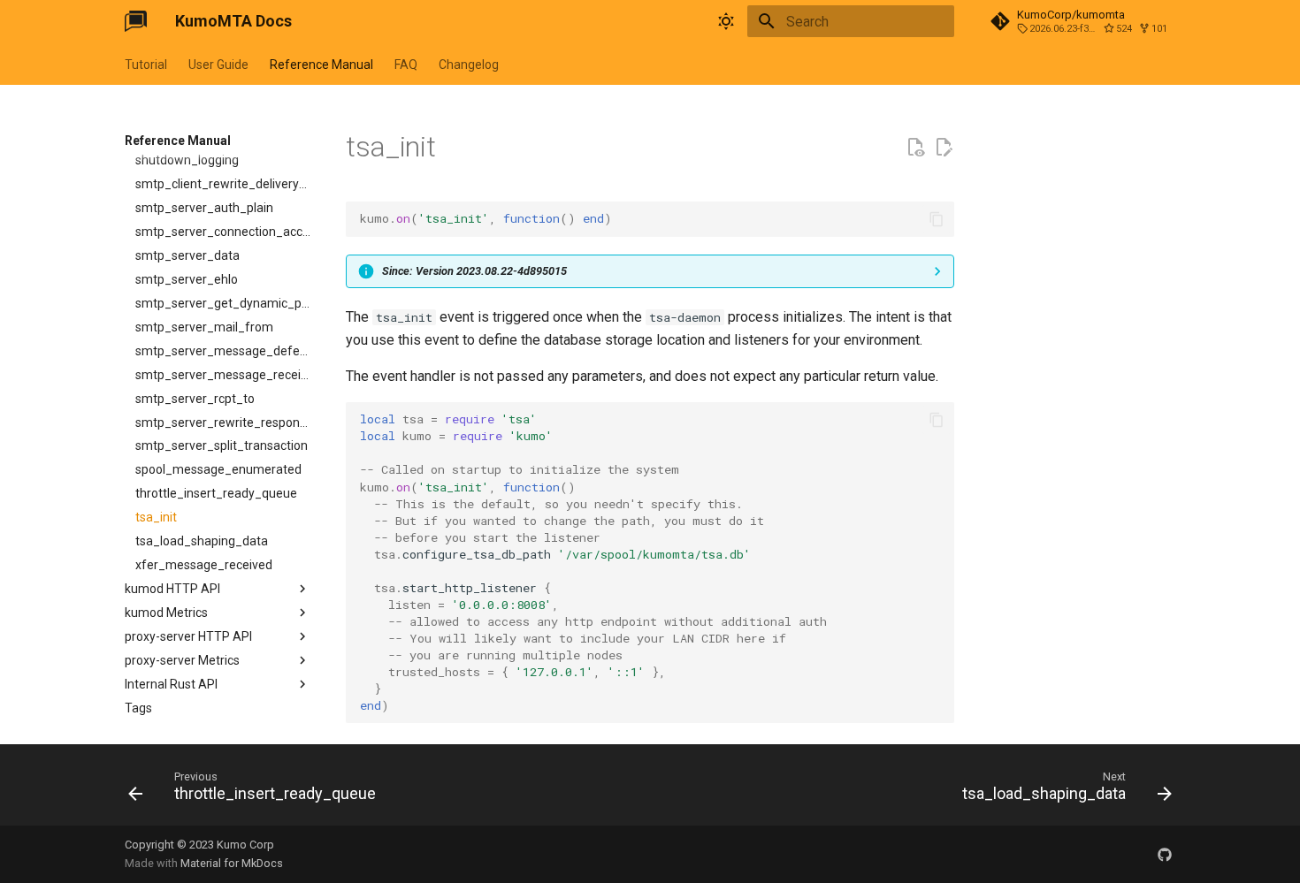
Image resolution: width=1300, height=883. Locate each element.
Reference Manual (321, 64)
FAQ (405, 64)
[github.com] (1165, 854)
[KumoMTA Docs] (136, 21)
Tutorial (146, 64)
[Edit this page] (943, 147)
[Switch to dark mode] (726, 21)
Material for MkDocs (231, 863)
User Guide (218, 64)
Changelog (469, 64)
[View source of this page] (915, 147)
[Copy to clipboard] (936, 219)
